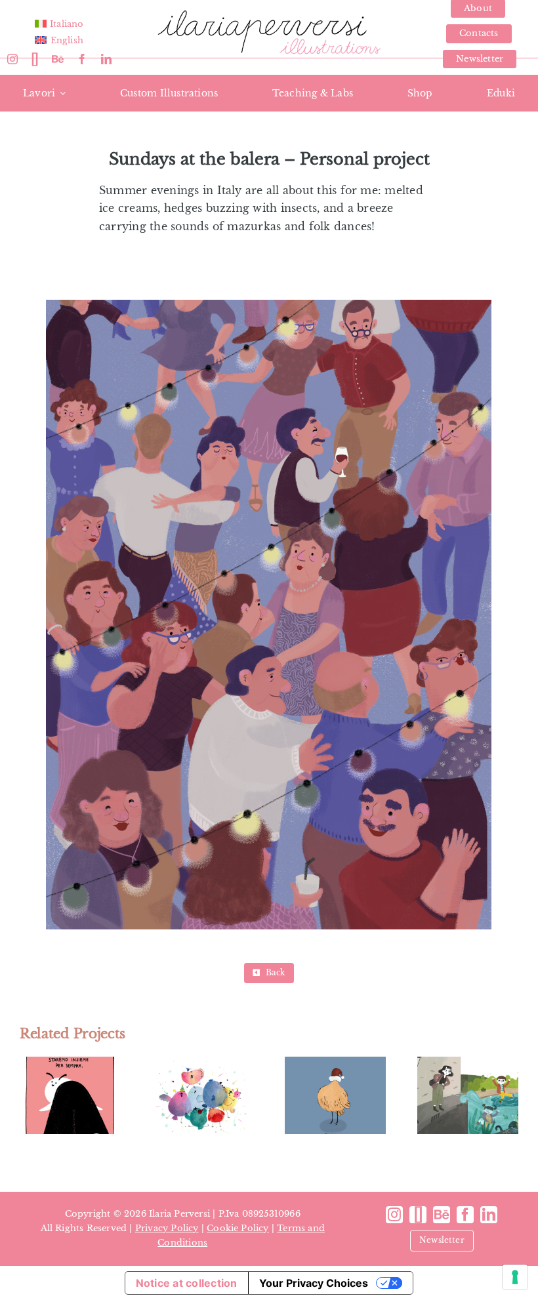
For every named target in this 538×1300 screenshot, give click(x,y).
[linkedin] (106, 59)
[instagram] (12, 59)
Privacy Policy (167, 1228)
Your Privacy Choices (313, 1283)
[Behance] (58, 59)
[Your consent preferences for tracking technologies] (515, 1277)
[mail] (35, 59)
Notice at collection (187, 1283)
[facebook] (82, 59)
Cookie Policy (238, 1228)
